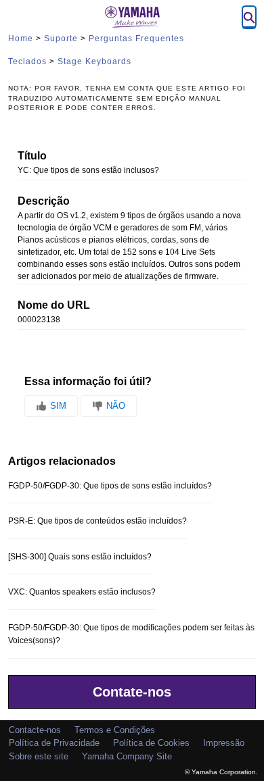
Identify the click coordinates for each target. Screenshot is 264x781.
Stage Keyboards (94, 61)
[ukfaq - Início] (132, 17)
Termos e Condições (114, 730)
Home (20, 38)
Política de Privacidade (54, 743)
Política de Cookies (151, 743)
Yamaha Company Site (127, 756)
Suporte (61, 38)
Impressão (223, 743)
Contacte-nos (35, 730)
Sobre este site (38, 756)
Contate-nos (132, 691)
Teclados (27, 61)
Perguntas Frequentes (136, 38)
